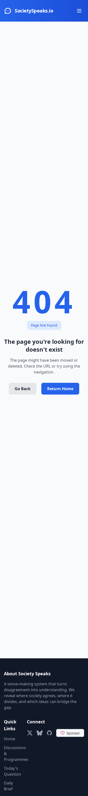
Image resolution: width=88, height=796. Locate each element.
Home (9, 739)
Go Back (23, 388)
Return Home (60, 388)
